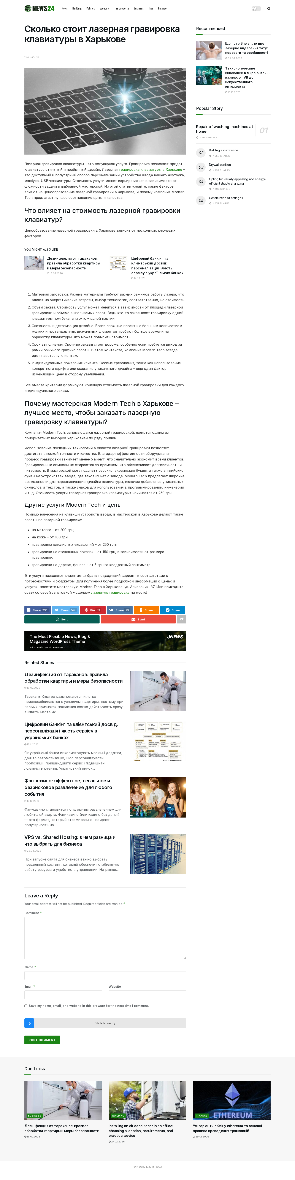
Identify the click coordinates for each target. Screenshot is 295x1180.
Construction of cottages (226, 198)
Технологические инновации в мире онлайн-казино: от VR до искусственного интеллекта (247, 77)
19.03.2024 (31, 57)
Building (77, 8)
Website (115, 986)
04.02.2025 (234, 58)
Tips (150, 8)
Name (30, 967)
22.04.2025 (33, 850)
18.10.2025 (33, 800)
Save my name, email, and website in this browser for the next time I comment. (89, 1006)
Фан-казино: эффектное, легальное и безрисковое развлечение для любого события (68, 787)
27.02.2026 (118, 1141)
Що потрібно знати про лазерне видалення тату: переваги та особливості (246, 48)
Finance (162, 8)
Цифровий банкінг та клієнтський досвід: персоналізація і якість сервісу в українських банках (71, 730)
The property (121, 8)
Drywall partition (220, 164)
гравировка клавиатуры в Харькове (150, 169)
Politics (90, 8)
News (65, 8)
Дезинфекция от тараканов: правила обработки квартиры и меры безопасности (73, 263)
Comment (33, 913)
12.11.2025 (139, 278)
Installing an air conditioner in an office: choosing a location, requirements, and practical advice (141, 1131)
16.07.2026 (56, 273)
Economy (104, 8)
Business (138, 8)
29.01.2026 (202, 1136)
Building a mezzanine (223, 150)
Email (29, 986)
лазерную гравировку (110, 592)
